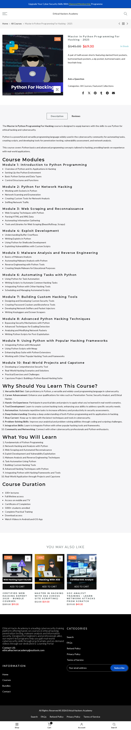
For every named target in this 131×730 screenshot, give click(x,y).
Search (70, 637)
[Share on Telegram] (107, 93)
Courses (6, 680)
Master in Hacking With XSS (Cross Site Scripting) (49, 596)
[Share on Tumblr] (101, 93)
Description (57, 116)
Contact (6, 691)
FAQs (69, 642)
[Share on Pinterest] (95, 93)
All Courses (16, 23)
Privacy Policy (73, 654)
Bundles (6, 685)
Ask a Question (76, 79)
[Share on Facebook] (83, 93)
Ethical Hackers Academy (65, 14)
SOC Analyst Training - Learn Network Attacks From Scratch (81, 597)
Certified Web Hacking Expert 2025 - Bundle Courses (14, 597)
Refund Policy (74, 648)
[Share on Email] (113, 93)
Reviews (76, 116)
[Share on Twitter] (89, 93)
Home (5, 23)
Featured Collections (103, 86)
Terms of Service (75, 660)
